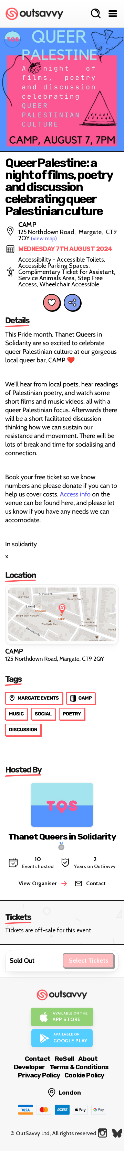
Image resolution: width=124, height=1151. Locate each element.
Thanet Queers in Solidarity (62, 837)
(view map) (44, 238)
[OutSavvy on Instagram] (102, 1133)
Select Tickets (88, 960)
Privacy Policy (39, 1075)
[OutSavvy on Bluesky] (117, 1133)
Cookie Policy (84, 1075)
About (87, 1059)
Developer (29, 1067)
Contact (37, 1059)
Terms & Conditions (79, 1067)
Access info (75, 494)
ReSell (64, 1059)
